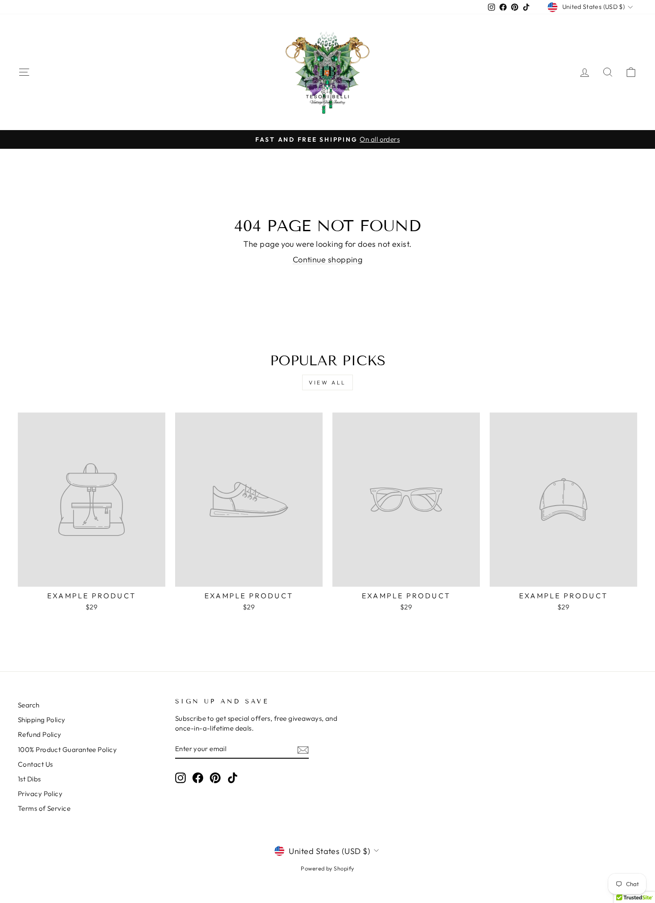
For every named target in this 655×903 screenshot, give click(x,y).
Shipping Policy (42, 719)
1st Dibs (29, 779)
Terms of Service (44, 808)
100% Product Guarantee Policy (67, 749)
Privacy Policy (40, 793)
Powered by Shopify (327, 868)
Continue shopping (328, 259)
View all (327, 382)
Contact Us (35, 764)
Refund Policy (39, 734)
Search (29, 705)
